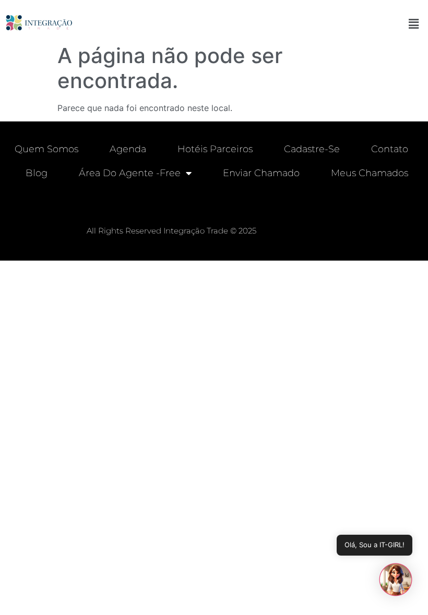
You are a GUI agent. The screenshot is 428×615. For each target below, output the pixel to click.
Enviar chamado (261, 173)
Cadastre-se (312, 149)
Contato (389, 149)
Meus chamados (369, 173)
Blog (36, 173)
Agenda (128, 149)
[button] (414, 23)
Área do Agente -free (130, 173)
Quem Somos (46, 149)
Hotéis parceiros (215, 149)
